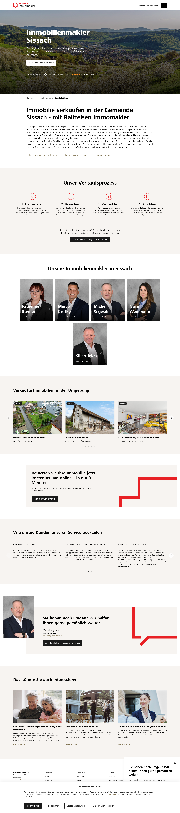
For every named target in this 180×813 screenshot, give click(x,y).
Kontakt (111, 773)
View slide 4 (94, 446)
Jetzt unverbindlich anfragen (41, 63)
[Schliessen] (175, 762)
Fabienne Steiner (30, 309)
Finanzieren (81, 773)
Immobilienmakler (51, 155)
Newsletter (112, 776)
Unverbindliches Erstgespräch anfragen (90, 239)
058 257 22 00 (20, 780)
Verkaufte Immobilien (71, 155)
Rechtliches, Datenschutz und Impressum (119, 781)
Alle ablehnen (53, 806)
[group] (33, 74)
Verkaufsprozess (33, 155)
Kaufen (47, 776)
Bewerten (48, 773)
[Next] (171, 417)
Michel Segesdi (101, 309)
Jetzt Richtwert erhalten (44, 499)
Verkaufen (48, 780)
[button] (164, 5)
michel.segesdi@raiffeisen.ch (53, 636)
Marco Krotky (64, 309)
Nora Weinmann (140, 309)
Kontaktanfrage (104, 155)
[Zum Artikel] (37, 706)
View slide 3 (91, 446)
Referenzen (89, 155)
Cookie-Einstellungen (76, 806)
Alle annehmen (32, 806)
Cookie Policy (111, 794)
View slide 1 (85, 446)
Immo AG (80, 776)
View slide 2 (88, 446)
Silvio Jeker (86, 356)
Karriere (80, 780)
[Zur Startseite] (24, 5)
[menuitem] (140, 5)
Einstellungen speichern (103, 806)
